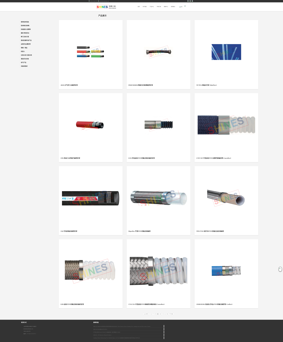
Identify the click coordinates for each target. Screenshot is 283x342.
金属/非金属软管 (26, 44)
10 (160, 314)
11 (163, 314)
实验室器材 (24, 66)
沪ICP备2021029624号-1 (31, 333)
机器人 (23, 51)
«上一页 (146, 314)
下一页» (171, 314)
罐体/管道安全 (25, 33)
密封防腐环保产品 (26, 40)
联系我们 (173, 6)
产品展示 (102, 15)
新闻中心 (166, 6)
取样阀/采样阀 (25, 25)
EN (181, 6)
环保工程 (159, 6)
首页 (139, 6)
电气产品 (23, 62)
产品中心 (152, 6)
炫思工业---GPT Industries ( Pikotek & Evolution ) (102, 335)
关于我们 (145, 6)
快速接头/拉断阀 (26, 29)
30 (167, 314)
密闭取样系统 (25, 22)
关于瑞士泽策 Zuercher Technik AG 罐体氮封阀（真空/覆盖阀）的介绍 (106, 332)
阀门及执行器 (25, 36)
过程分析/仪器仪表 (26, 55)
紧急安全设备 (25, 59)
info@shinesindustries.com (104, 1)
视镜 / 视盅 (24, 47)
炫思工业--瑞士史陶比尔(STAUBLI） (100, 329)
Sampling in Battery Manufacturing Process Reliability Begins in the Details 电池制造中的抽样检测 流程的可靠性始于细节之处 (116, 337)
